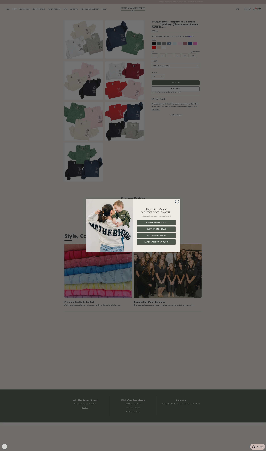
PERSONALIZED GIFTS (156, 222)
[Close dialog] (177, 201)
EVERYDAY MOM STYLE (156, 229)
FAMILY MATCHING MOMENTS (156, 242)
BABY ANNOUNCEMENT (156, 235)
